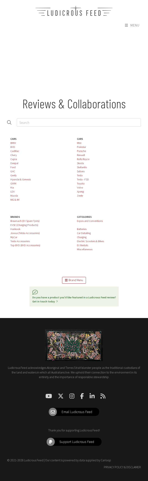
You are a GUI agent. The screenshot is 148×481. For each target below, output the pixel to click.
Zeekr (80, 195)
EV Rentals (82, 245)
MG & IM (14, 199)
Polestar (81, 147)
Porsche (81, 151)
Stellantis (82, 167)
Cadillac (14, 151)
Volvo (80, 187)
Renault (81, 155)
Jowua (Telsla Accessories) (25, 233)
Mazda (14, 195)
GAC (12, 171)
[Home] (74, 11)
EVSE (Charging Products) (24, 225)
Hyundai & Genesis (20, 179)
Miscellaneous (84, 249)
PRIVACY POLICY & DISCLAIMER (122, 467)
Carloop (106, 460)
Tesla (79, 175)
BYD (12, 147)
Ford (13, 167)
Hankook (15, 229)
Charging (82, 237)
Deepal (14, 163)
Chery (13, 155)
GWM (13, 183)
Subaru (81, 171)
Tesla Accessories (20, 241)
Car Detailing (84, 233)
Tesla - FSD (83, 179)
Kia (12, 187)
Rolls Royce (83, 159)
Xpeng (80, 191)
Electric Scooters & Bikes (90, 241)
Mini (79, 143)
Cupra (13, 159)
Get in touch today (44, 301)
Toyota (80, 183)
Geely (13, 175)
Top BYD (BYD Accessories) (25, 245)
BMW (13, 143)
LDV (12, 191)
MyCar (13, 237)
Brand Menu (75, 280)
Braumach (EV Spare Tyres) (25, 221)
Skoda (80, 163)
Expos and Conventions (90, 221)
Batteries (82, 229)
